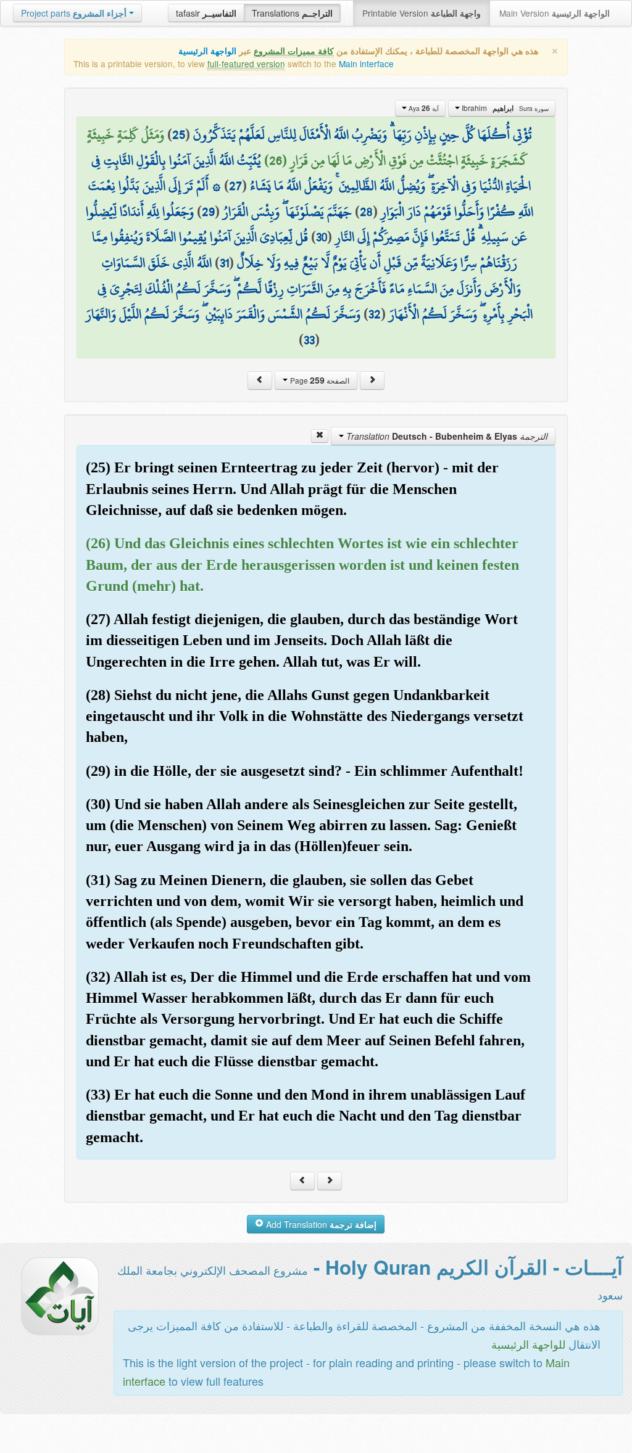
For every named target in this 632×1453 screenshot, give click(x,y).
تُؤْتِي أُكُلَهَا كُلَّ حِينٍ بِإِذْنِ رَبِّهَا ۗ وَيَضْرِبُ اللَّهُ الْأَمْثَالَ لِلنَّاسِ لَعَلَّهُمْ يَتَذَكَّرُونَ (362, 134)
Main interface (366, 63)
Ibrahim (504, 107)
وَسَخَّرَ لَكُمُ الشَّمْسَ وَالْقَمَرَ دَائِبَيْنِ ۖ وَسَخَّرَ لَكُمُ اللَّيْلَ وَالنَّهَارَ (223, 313)
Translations (292, 13)
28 (366, 211)
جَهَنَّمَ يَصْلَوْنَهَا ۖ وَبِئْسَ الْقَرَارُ (287, 211)
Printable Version (421, 13)
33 (309, 339)
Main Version (554, 13)
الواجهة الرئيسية (207, 51)
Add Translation (320, 1224)
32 (374, 313)
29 (208, 211)
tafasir (206, 13)
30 (321, 236)
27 (235, 185)
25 (178, 134)
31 (224, 262)
